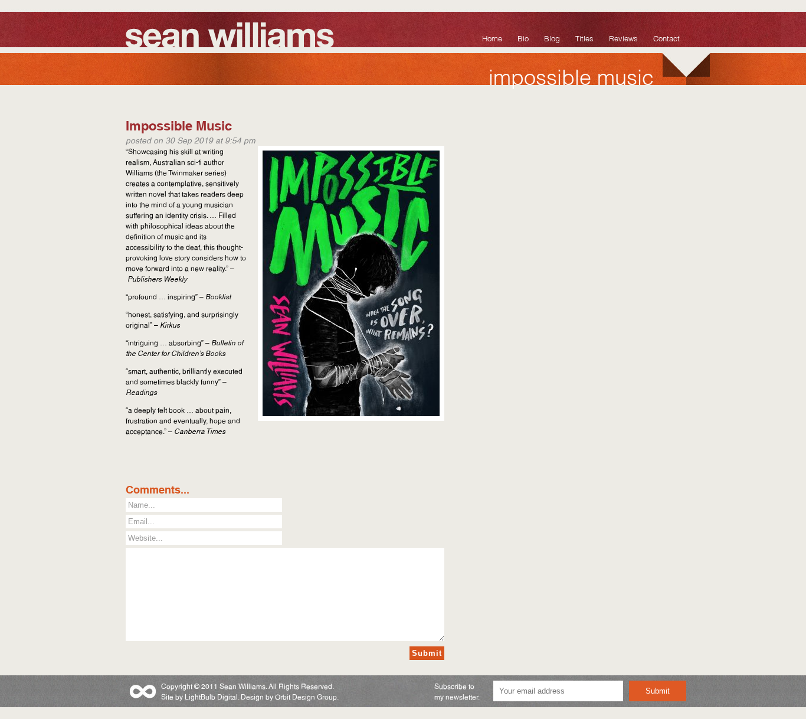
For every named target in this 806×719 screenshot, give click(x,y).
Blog (552, 37)
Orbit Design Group (306, 696)
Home (492, 37)
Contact (666, 37)
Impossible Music (179, 124)
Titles (584, 37)
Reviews (623, 37)
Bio (523, 37)
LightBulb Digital (211, 696)
